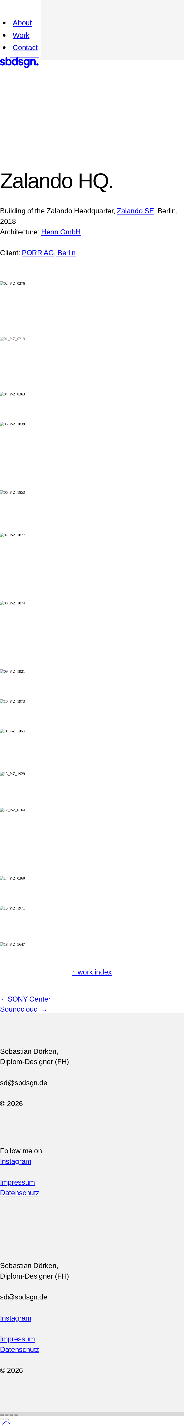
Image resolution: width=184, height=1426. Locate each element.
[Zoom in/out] (16, 1415)
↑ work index (92, 972)
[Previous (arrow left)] (2, 1419)
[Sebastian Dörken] (19, 66)
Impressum (17, 1182)
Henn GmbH (61, 232)
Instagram (15, 1161)
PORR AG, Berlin (49, 253)
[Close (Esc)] (2, 1415)
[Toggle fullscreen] (11, 1415)
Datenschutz (19, 1193)
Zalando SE (135, 211)
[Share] (7, 1415)
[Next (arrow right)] (7, 1419)
